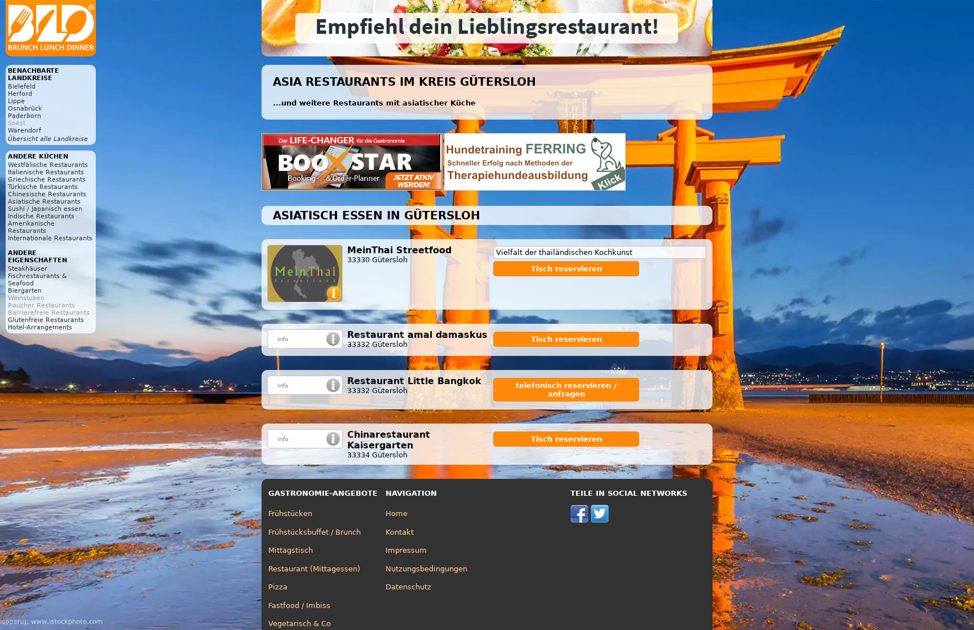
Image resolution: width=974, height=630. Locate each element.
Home (397, 513)
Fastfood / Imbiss (299, 605)
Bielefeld (22, 86)
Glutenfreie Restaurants (46, 320)
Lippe (16, 101)
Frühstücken (290, 513)
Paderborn (24, 116)
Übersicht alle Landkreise (48, 139)
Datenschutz (408, 587)
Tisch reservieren (566, 269)
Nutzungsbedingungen (426, 569)
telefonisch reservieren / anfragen (566, 389)
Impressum (406, 550)
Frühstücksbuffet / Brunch (314, 532)
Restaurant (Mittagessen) (314, 569)
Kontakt (400, 532)
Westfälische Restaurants (48, 165)
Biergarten (25, 290)
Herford (20, 94)
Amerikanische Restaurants (31, 227)
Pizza (277, 587)
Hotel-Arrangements (40, 327)
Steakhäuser (27, 268)
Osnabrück (25, 108)
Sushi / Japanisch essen (45, 209)
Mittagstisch (290, 550)
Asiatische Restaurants (44, 201)
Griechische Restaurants (47, 179)
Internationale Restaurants (50, 238)
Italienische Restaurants (46, 172)
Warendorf (24, 130)
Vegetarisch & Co (299, 623)
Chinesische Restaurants (47, 194)
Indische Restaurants (41, 216)
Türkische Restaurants (43, 187)
